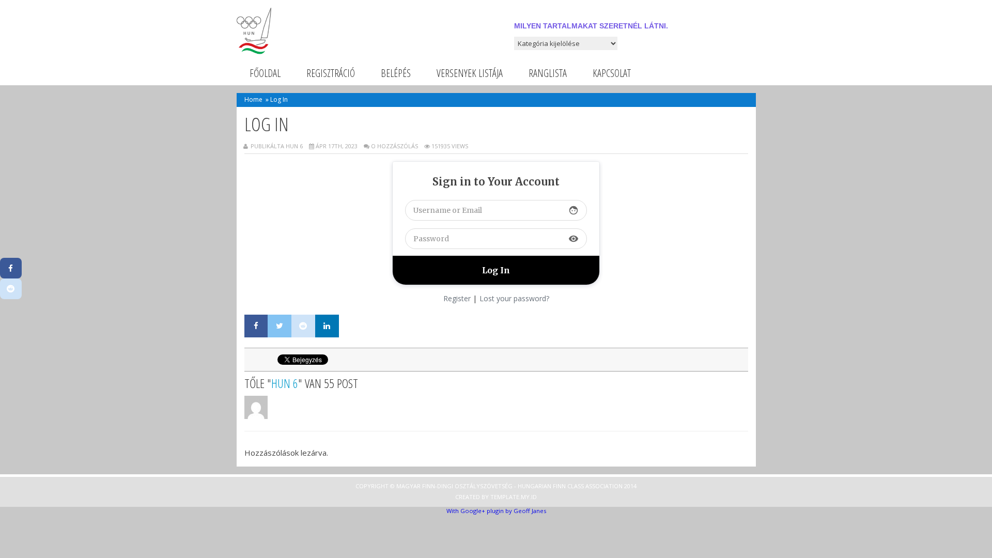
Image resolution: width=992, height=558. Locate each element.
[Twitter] (279, 326)
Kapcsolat (612, 73)
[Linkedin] (327, 326)
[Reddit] (303, 326)
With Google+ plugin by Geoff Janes (496, 511)
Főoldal (265, 73)
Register (457, 298)
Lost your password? (514, 298)
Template (504, 497)
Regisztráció (330, 73)
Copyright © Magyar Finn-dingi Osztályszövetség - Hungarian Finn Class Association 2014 (496, 486)
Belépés (396, 73)
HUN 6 (284, 383)
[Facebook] (256, 326)
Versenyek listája (470, 73)
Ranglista (548, 73)
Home (253, 99)
